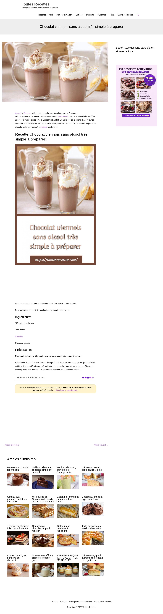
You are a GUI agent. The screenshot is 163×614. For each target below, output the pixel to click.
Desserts (90, 15)
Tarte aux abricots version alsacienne (91, 527)
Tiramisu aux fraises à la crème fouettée (17, 527)
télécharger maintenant (66, 390)
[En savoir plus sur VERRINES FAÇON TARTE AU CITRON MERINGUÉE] (68, 570)
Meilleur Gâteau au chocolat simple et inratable (42, 470)
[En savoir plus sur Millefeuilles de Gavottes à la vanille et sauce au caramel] (43, 511)
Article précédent (11, 445)
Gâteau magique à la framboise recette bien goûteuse (92, 557)
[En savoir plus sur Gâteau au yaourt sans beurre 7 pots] (93, 479)
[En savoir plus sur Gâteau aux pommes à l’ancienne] (68, 540)
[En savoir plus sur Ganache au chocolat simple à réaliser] (43, 540)
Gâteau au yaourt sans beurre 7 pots (92, 468)
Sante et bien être (125, 15)
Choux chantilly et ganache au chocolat (16, 557)
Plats (112, 15)
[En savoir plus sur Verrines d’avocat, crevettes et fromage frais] (68, 482)
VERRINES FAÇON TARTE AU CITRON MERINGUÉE (67, 557)
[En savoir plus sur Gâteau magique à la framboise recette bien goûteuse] (93, 570)
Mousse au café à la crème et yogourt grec (42, 557)
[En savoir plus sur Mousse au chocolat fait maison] (18, 479)
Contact (63, 602)
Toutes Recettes (35, 4)
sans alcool (63, 116)
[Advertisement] (55, 285)
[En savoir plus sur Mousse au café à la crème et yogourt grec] (43, 570)
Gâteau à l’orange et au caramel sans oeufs (68, 499)
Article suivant (101, 445)
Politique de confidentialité (80, 602)
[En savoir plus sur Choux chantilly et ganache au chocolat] (18, 570)
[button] (138, 15)
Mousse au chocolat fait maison (17, 468)
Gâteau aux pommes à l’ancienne (63, 528)
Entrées (79, 15)
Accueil (55, 602)
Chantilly (19, 336)
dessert (44, 127)
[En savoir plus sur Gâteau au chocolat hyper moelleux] (93, 509)
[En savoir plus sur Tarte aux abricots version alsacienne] (93, 538)
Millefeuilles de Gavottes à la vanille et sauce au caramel (43, 499)
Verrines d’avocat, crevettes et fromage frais (66, 470)
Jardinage (102, 15)
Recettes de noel (45, 15)
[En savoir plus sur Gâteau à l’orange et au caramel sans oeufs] (68, 511)
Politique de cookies (102, 602)
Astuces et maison (64, 15)
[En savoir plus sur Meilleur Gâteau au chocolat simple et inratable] (43, 482)
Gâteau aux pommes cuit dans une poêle (17, 499)
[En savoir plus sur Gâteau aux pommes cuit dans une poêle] (18, 511)
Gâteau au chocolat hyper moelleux (92, 497)
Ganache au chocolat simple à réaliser (41, 528)
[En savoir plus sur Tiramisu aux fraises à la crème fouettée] (18, 538)
